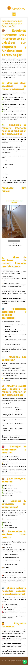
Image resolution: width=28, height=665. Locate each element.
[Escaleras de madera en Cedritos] (14, 221)
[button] (25, 662)
